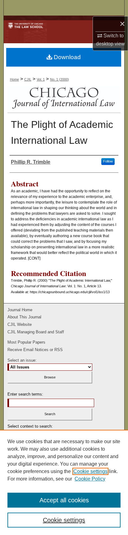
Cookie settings (90, 471)
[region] (64, 482)
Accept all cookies (64, 500)
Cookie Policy (90, 478)
